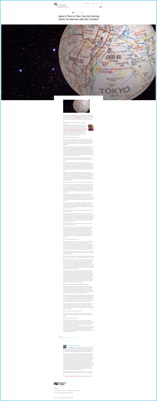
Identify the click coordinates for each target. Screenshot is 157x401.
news (62, 336)
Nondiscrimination (66, 397)
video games (72, 337)
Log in (55, 397)
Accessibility (62, 397)
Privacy (72, 397)
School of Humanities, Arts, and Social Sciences (65, 392)
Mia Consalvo (77, 116)
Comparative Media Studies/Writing (73, 390)
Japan (66, 337)
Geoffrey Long (63, 337)
